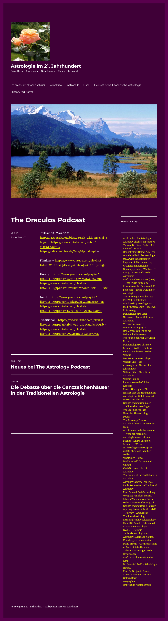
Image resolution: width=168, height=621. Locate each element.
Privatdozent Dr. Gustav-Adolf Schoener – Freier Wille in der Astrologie (139, 290)
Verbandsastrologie (133, 324)
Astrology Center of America (138, 482)
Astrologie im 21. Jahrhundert (46, 66)
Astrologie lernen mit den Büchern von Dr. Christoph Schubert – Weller (137, 441)
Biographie (129, 581)
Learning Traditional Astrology (139, 519)
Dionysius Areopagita (134, 327)
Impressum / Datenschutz (28, 85)
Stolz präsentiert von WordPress (61, 606)
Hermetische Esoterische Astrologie (117, 85)
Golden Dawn (130, 578)
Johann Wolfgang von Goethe (138, 499)
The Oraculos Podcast (134, 410)
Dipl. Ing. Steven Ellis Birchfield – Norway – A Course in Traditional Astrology (139, 513)
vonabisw (56, 85)
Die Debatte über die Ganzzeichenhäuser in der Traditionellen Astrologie (137, 403)
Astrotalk (73, 85)
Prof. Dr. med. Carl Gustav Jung (139, 492)
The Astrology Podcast (135, 420)
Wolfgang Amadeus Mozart (137, 495)
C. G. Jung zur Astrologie (135, 265)
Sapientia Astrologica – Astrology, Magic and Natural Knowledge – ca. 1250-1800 (138, 537)
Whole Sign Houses (133, 458)
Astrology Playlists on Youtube (139, 241)
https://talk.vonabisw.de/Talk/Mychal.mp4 (68, 251)
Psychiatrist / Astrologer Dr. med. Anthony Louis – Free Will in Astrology (139, 307)
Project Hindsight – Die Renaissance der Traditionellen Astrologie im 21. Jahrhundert (139, 393)
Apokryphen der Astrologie (137, 238)
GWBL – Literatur (132, 530)
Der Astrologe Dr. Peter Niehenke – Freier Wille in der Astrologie (139, 317)
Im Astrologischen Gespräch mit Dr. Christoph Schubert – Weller (138, 451)
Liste (86, 85)
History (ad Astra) (22, 91)
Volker (14, 232)
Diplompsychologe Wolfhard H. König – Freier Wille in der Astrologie (139, 272)
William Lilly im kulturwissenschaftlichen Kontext (136, 382)
